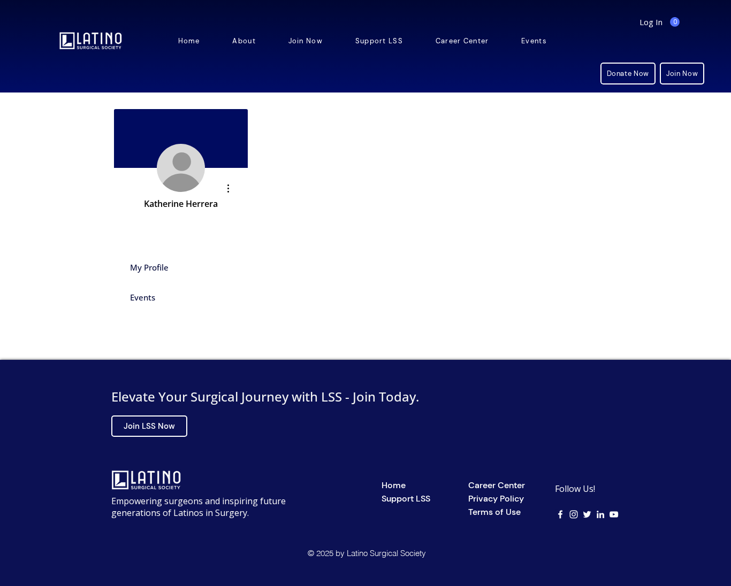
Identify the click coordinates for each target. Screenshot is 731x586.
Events (142, 297)
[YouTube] (613, 514)
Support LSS (406, 498)
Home (394, 485)
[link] (675, 22)
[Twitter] (587, 514)
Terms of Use (494, 512)
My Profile (149, 267)
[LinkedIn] (600, 514)
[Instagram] (573, 514)
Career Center (496, 485)
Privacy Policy (496, 498)
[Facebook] (560, 514)
